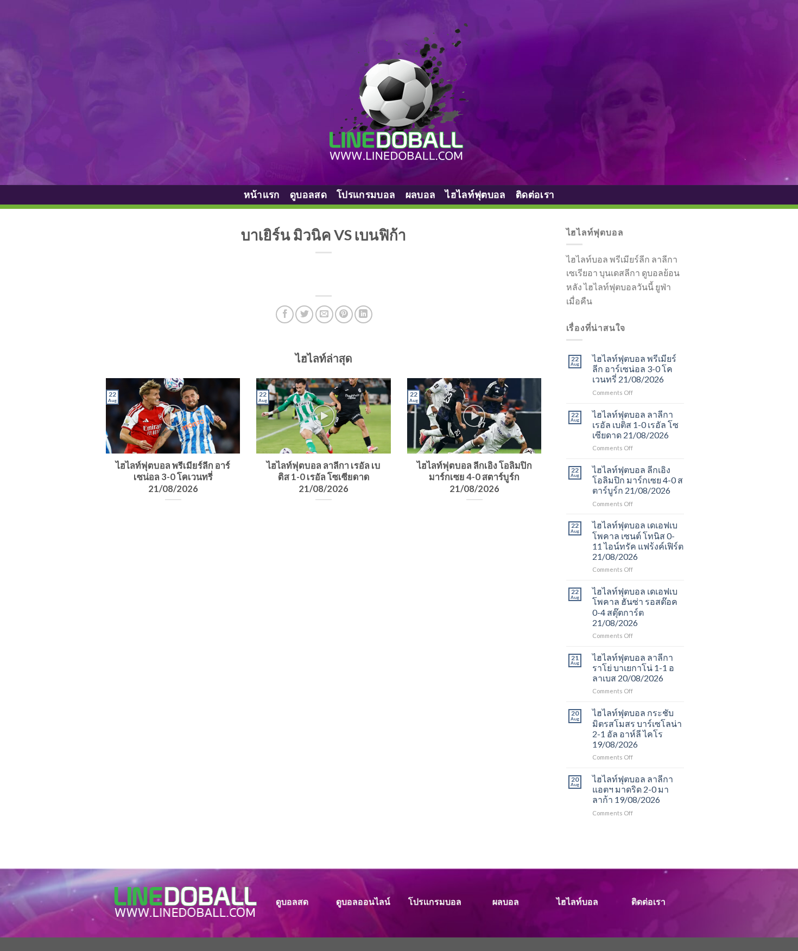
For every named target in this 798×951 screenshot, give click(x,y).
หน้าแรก (262, 194)
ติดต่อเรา (535, 194)
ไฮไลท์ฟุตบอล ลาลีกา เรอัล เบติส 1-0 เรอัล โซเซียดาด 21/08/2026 (635, 424)
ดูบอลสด (308, 194)
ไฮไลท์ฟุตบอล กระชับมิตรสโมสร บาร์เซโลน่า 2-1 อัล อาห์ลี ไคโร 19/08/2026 (637, 728)
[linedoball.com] (399, 92)
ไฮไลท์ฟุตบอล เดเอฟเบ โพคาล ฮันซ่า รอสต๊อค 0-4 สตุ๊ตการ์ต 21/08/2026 (634, 607)
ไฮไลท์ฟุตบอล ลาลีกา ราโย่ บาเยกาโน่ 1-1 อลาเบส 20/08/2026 (633, 667)
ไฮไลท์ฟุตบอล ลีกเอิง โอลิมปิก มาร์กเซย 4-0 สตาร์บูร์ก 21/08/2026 (637, 479)
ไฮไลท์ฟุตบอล (475, 194)
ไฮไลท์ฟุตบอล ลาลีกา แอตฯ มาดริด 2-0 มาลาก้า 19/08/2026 (632, 789)
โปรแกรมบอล (366, 194)
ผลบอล (421, 194)
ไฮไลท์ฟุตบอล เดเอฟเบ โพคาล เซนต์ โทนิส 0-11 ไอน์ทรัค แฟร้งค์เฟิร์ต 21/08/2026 (637, 540)
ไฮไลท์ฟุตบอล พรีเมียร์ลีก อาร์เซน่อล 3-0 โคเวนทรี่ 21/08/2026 (634, 368)
